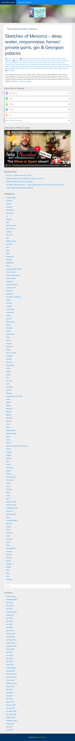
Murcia (8, 436)
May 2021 (9, 624)
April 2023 (9, 602)
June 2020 (9, 655)
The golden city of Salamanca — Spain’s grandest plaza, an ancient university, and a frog (35, 185)
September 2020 (11, 646)
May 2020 (9, 658)
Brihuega (9, 259)
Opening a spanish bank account (16, 446)
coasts (8, 300)
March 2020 (10, 664)
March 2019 (10, 702)
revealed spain (37, 66)
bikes (8, 250)
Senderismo (10, 480)
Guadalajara (10, 365)
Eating (8, 325)
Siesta (8, 495)
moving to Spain (15, 66)
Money (8, 427)
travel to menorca (31, 68)
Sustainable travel (12, 508)
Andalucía (9, 207)
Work (7, 573)
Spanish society (11, 505)
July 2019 (9, 689)
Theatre (8, 526)
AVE (7, 222)
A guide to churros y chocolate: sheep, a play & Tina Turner (25, 178)
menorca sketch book (31, 64)
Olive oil (8, 443)
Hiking (8, 368)
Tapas (8, 517)
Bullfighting (9, 263)
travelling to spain (52, 68)
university (9, 551)
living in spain (38, 62)
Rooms (8, 464)
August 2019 (10, 686)
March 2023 (10, 606)
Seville (8, 483)
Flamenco (9, 346)
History (43, 58)
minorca (7, 66)
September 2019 (11, 683)
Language (9, 387)
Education (9, 328)
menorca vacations (56, 64)
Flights (8, 350)
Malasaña (9, 408)
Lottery (8, 399)
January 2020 (10, 671)
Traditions (8, 60)
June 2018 (9, 730)
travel (8, 545)
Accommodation (11, 197)
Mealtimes (9, 418)
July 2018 (9, 727)
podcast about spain (26, 66)
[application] (37, 148)
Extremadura (10, 334)
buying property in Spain (14, 269)
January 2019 (10, 708)
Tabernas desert (11, 514)
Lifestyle (8, 390)
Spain (43, 66)
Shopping (9, 489)
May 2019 (9, 696)
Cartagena (9, 281)
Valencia (9, 554)
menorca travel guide (44, 64)
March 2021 (10, 630)
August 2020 (10, 649)
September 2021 (11, 612)
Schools (8, 474)
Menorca (48, 58)
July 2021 (9, 618)
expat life (58, 60)
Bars (7, 238)
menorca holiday (19, 64)
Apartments (9, 210)
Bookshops (9, 256)
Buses (8, 266)
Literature (9, 393)
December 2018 (11, 711)
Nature (54, 58)
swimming (9, 511)
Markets (8, 415)
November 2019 (11, 677)
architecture (10, 213)
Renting (8, 458)
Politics (8, 449)
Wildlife (8, 567)
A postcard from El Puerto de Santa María (19, 181)
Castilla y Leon (11, 287)
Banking (8, 232)
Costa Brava (10, 312)
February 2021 (11, 633)
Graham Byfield (13, 62)
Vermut (8, 561)
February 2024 (11, 596)
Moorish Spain (10, 430)
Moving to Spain (11, 433)
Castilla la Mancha (12, 284)
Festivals (9, 343)
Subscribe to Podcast (24, 2)
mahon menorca (54, 62)
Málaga (8, 405)
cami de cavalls (28, 60)
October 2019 (10, 680)
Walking (8, 564)
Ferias (8, 337)
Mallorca (9, 412)
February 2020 (11, 668)
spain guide (49, 66)
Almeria (8, 204)
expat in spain (51, 60)
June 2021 (9, 621)
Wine (7, 570)
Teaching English (11, 520)
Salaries (8, 471)
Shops (8, 492)
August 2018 (10, 723)
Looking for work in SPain (14, 396)
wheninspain (10, 70)
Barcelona (9, 235)
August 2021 (10, 615)
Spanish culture (60, 58)
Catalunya (9, 291)
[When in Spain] (37, 12)
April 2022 (9, 609)
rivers (8, 461)
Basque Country (11, 241)
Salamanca (9, 467)
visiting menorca (63, 68)
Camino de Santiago (12, 275)
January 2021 (10, 637)
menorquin (66, 64)
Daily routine (10, 322)
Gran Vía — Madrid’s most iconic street (18, 175)
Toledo (8, 530)
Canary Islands (11, 278)
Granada (9, 362)
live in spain (29, 62)
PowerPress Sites (41, 737)
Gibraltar (9, 359)
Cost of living (10, 309)
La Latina (9, 381)
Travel (8, 542)
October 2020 (10, 643)
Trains (8, 536)
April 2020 (9, 661)
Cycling (8, 318)
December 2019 (11, 674)
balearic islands (26, 58)
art (7, 216)
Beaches (9, 244)
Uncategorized (11, 548)
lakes (8, 384)
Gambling (9, 356)
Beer (7, 247)
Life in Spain (22, 62)
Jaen (7, 377)
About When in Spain (8, 2)
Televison (9, 523)
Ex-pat (8, 331)
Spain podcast (58, 66)
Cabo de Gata (10, 272)
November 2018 (11, 714)
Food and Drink (35, 58)
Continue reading (25, 81)
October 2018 (10, 717)
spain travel (66, 66)
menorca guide (9, 64)
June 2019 (9, 692)
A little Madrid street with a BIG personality (19, 188)
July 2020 (9, 652)
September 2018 (11, 720)
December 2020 (11, 640)
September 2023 (11, 599)
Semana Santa (11, 477)
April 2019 (9, 699)
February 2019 (11, 705)
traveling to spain (41, 68)
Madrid (8, 402)
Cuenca (8, 315)
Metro (8, 424)
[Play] (7, 165)
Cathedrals (9, 294)
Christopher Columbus (13, 297)
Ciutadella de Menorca (40, 60)
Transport (9, 539)
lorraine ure (45, 62)
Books (8, 253)
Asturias (8, 219)
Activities (9, 201)
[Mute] (65, 165)
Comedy (9, 303)
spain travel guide (10, 68)
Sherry (8, 486)
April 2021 (9, 627)
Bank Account (10, 228)
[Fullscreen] (68, 165)
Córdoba (9, 306)
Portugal (9, 452)
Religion (9, 455)
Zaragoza (9, 579)
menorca (62, 62)
